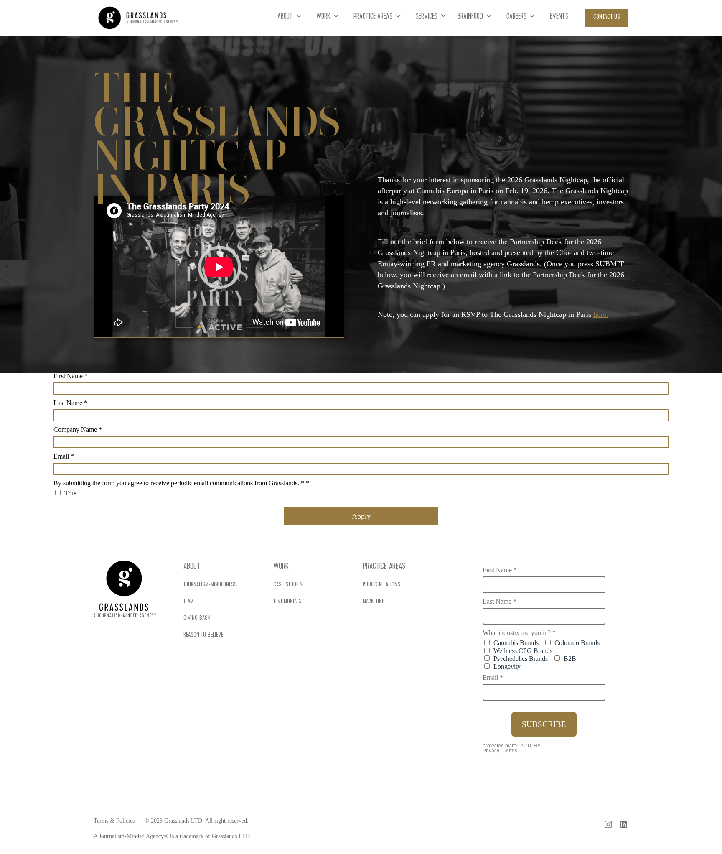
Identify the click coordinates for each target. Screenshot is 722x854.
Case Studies (288, 585)
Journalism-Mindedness (210, 585)
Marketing (374, 602)
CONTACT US (606, 17)
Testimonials (287, 602)
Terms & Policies (114, 821)
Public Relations (381, 585)
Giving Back (196, 618)
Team (188, 602)
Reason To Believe (203, 635)
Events (559, 17)
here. (600, 314)
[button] (290, 18)
